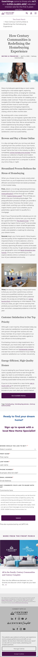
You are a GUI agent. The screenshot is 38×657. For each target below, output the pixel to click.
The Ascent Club (22, 221)
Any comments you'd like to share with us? (17, 486)
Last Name (4, 461)
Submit (18, 518)
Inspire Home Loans (14, 196)
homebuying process (22, 404)
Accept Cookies (19, 654)
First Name (4, 454)
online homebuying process (20, 152)
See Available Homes (19, 395)
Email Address (6, 477)
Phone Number (6, 469)
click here (25, 600)
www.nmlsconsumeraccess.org (19, 603)
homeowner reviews (26, 349)
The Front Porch (19, 19)
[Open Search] (27, 13)
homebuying (9, 404)
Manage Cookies (19, 649)
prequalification (7, 194)
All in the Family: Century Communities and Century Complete (18, 573)
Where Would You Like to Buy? (13, 446)
